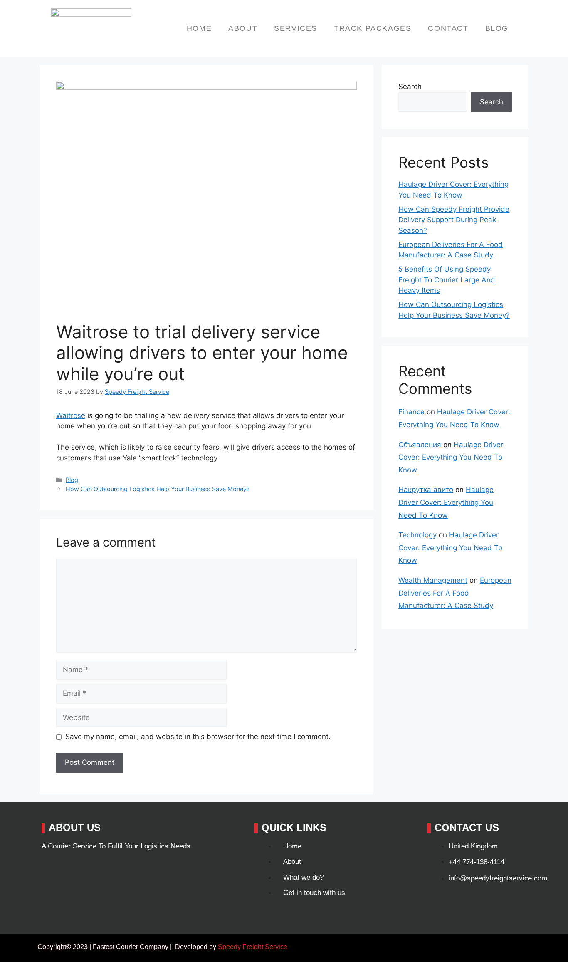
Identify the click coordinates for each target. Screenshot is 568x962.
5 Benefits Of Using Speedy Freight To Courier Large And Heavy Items (446, 279)
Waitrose (70, 415)
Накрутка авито (425, 489)
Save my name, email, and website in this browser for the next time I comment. (198, 736)
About (242, 28)
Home (199, 28)
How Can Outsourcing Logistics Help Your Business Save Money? (157, 488)
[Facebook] (52, 868)
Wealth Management (432, 580)
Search (410, 86)
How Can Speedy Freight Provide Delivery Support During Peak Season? (453, 220)
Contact (448, 28)
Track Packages (372, 28)
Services (295, 28)
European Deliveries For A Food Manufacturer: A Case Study (454, 593)
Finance (411, 412)
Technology (417, 535)
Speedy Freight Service (252, 946)
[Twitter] (79, 868)
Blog (497, 28)
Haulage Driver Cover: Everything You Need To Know (450, 457)
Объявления (419, 444)
